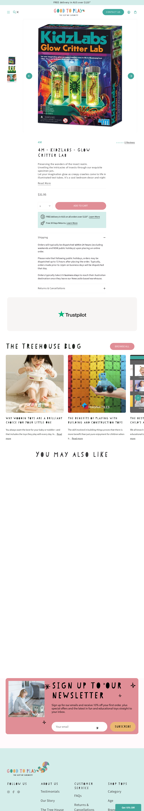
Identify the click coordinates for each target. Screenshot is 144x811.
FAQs (78, 795)
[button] (128, 807)
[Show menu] (8, 12)
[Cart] (135, 12)
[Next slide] (138, 398)
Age (110, 800)
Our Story (48, 800)
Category (114, 791)
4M (40, 142)
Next (131, 76)
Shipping (43, 237)
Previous (29, 76)
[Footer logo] (28, 769)
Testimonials (50, 791)
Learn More (94, 216)
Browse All (122, 346)
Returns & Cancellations (51, 288)
